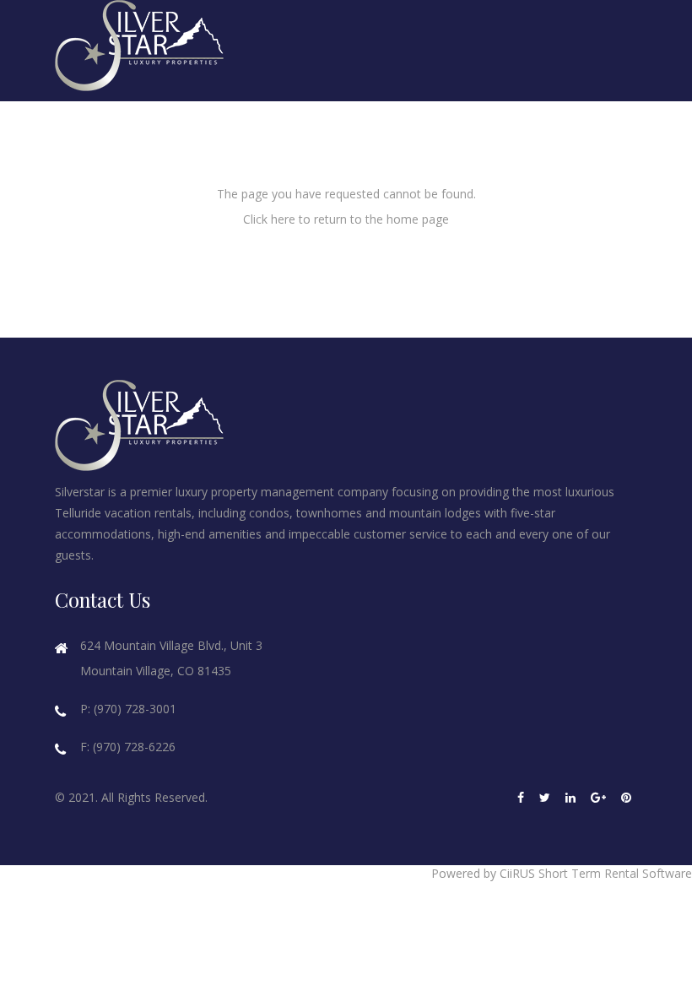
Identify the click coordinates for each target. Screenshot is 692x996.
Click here (269, 219)
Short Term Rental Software (615, 873)
